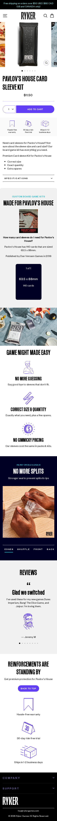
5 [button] (33, 71)
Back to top (28, 688)
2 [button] (25, 71)
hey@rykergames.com (28, 810)
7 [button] (35, 643)
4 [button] (30, 71)
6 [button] (35, 71)
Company (11, 777)
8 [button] (38, 643)
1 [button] (22, 71)
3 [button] (27, 71)
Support (11, 788)
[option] (28, 5)
